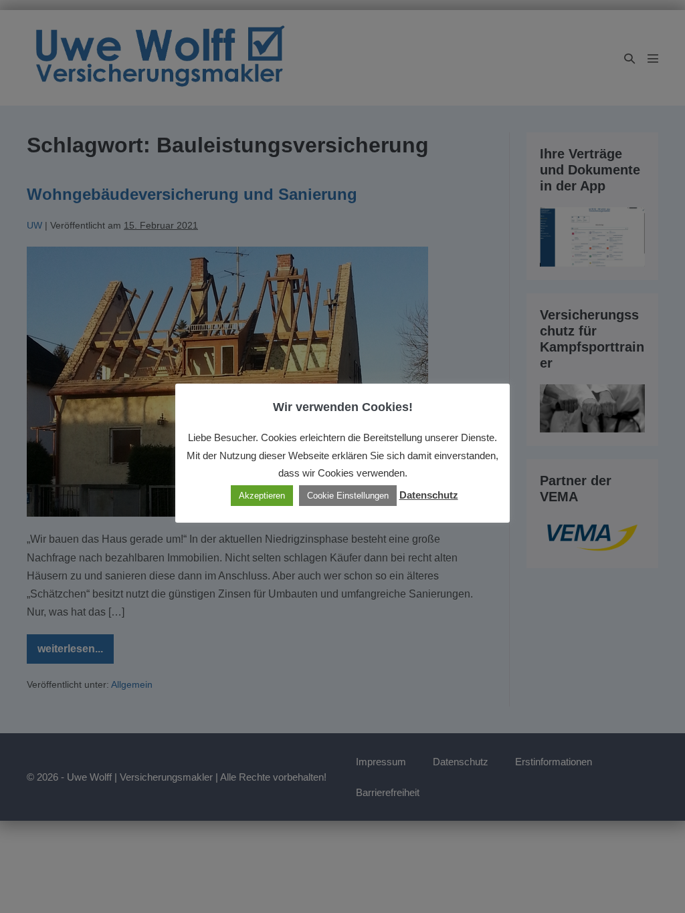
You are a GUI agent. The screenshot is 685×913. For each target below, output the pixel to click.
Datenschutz (428, 495)
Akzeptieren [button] (262, 496)
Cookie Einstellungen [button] (348, 496)
